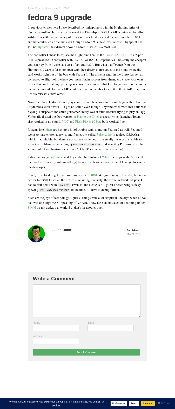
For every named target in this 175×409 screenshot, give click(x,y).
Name (36, 322)
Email (91, 322)
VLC (65, 121)
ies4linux (56, 157)
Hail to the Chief (88, 116)
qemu (62, 175)
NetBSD (92, 175)
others (48, 129)
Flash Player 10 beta (88, 121)
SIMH (32, 207)
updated (43, 47)
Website (38, 336)
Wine (105, 157)
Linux (48, 8)
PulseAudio (104, 134)
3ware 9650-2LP (116, 55)
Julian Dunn (34, 8)
